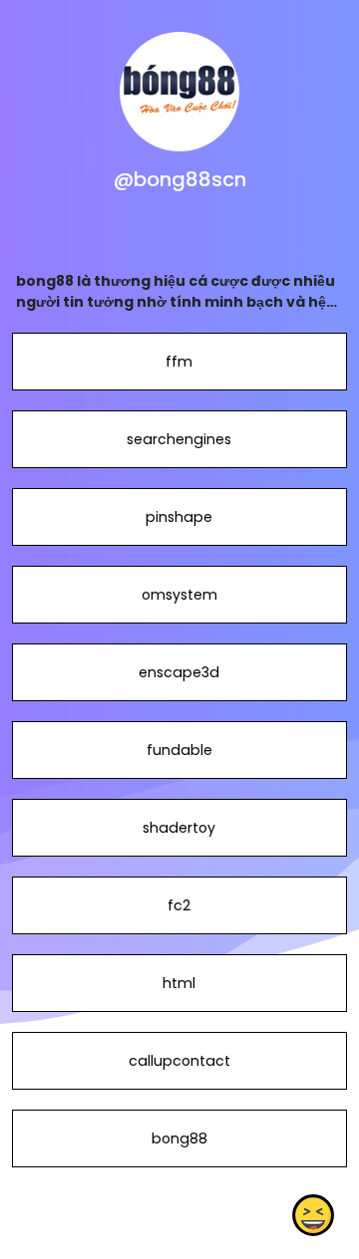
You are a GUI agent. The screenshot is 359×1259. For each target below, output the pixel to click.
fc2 (179, 905)
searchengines (179, 439)
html (179, 983)
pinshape (179, 517)
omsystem (179, 595)
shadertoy (179, 828)
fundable (179, 750)
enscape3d (179, 672)
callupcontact (179, 1061)
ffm (179, 362)
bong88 (179, 1138)
